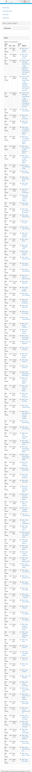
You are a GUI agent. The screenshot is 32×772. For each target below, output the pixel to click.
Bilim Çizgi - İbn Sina (25, 222)
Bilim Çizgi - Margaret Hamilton (25, 234)
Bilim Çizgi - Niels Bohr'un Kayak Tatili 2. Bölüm (26, 449)
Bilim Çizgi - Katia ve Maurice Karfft (26, 277)
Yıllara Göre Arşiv (7, 11)
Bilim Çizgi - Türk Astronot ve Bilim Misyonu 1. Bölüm (25, 159)
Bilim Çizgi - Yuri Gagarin (25, 613)
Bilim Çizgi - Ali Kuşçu (25, 348)
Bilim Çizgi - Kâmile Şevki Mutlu (25, 178)
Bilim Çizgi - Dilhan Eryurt (25, 215)
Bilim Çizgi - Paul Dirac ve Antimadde (25, 373)
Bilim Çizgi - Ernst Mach (25, 312)
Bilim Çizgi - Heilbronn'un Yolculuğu (25, 717)
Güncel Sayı (6, 7)
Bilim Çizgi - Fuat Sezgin (25, 583)
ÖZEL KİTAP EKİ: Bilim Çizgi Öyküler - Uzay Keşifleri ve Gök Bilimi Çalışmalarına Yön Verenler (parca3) (26, 99)
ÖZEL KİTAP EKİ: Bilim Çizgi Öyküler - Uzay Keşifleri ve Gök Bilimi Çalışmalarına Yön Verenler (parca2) (26, 83)
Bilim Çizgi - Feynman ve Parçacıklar (25, 337)
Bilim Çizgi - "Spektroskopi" (26, 514)
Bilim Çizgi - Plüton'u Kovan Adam (25, 730)
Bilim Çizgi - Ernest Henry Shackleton (25, 210)
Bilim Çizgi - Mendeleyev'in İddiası (26, 565)
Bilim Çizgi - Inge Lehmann (26, 228)
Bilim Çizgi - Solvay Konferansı (25, 683)
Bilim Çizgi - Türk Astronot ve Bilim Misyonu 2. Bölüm (25, 149)
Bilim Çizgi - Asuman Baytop (25, 355)
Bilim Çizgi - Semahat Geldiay (25, 252)
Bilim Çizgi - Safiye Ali (25, 366)
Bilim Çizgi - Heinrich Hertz (26, 258)
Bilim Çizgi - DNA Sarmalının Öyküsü (25, 435)
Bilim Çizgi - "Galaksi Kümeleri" (25, 509)
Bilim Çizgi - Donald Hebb (25, 172)
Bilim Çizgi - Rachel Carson (25, 331)
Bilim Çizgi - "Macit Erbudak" (25, 503)
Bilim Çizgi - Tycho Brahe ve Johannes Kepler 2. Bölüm (25, 130)
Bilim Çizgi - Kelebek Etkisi (26, 406)
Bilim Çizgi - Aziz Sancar (25, 589)
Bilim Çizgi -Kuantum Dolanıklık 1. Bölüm (25, 496)
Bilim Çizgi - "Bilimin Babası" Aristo (26, 559)
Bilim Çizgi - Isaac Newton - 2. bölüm (26, 595)
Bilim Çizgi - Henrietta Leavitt (25, 56)
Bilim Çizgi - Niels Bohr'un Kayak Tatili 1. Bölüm (26, 457)
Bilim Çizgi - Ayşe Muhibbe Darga (26, 166)
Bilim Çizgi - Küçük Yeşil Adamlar (25, 737)
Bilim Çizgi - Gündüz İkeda (26, 318)
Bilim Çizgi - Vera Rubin (25, 264)
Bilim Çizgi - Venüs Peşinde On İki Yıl (26, 710)
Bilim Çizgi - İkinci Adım (25, 760)
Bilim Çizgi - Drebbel (25, 670)
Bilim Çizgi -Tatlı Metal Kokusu (25, 653)
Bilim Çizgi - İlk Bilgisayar (26, 342)
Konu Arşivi (6, 14)
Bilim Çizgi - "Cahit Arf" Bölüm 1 (25, 547)
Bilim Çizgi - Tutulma (25, 646)
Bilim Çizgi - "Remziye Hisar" (25, 527)
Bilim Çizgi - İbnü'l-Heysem (26, 294)
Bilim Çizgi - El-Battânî (25, 122)
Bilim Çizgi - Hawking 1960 (26, 576)
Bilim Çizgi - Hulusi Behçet (26, 270)
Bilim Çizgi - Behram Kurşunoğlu (25, 190)
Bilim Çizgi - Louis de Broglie (25, 289)
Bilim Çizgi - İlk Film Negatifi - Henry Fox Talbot (26, 534)
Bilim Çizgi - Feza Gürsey (25, 110)
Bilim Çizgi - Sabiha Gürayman (25, 395)
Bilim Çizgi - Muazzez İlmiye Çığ (25, 301)
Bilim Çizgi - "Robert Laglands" (25, 553)
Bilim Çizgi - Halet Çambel (26, 427)
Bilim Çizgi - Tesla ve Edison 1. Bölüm (25, 388)
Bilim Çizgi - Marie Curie (25, 702)
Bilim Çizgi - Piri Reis (25, 400)
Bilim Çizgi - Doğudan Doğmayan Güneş (25, 626)
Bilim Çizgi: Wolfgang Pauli (25, 246)
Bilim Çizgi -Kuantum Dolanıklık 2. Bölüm (25, 488)
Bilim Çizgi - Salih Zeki (25, 306)
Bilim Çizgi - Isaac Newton (26, 601)
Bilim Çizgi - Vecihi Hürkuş (26, 421)
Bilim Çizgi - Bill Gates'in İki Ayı (26, 749)
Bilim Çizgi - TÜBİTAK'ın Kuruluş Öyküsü (25, 197)
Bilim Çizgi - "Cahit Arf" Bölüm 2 (25, 541)
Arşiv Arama (6, 18)
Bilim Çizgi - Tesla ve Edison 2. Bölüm (25, 380)
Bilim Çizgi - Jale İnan (25, 658)
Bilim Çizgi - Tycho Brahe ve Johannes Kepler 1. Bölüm (25, 140)
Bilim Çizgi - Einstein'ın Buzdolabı (25, 476)
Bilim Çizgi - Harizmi (25, 360)
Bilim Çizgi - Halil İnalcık (25, 203)
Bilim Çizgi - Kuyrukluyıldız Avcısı (26, 689)
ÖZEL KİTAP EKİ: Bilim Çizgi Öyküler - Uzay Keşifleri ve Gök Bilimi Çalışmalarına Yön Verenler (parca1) (26, 67)
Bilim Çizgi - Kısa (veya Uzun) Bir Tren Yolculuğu (26, 724)
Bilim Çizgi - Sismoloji (25, 282)
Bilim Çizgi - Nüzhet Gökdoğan (25, 463)
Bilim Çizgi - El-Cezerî (25, 184)
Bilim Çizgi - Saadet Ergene (25, 50)
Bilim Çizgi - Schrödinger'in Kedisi (26, 442)
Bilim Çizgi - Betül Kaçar (25, 469)
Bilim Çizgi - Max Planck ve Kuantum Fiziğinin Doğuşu (26, 415)
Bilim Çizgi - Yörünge (25, 607)
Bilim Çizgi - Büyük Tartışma (25, 325)
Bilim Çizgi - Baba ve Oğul (26, 754)
